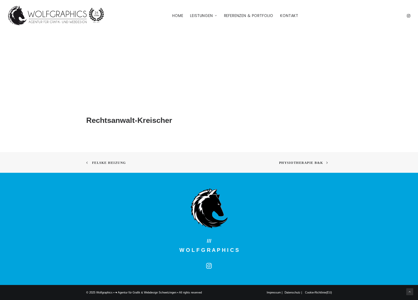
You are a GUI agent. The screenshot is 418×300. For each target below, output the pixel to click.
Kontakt (289, 15)
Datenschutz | (294, 292)
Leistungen (201, 15)
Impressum (274, 292)
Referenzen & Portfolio (248, 15)
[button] (408, 15)
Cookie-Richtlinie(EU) (318, 292)
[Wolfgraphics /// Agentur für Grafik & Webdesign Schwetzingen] (56, 15)
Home (177, 15)
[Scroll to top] (409, 291)
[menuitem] (177, 15)
